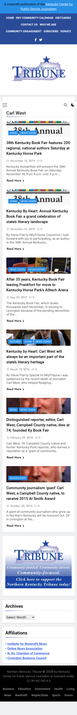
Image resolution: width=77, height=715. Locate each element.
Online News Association (24, 648)
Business (8, 689)
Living (13, 133)
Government (42, 689)
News (13, 410)
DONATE (65, 31)
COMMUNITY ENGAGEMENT (24, 31)
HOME (10, 17)
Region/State (37, 269)
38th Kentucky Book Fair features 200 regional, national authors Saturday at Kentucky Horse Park (38, 148)
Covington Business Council (26, 658)
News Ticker (28, 133)
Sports (56, 695)
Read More (14, 180)
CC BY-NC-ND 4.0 (39, 680)
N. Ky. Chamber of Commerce (28, 653)
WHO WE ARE (48, 24)
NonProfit (21, 695)
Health (58, 689)
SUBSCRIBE (51, 31)
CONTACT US (29, 24)
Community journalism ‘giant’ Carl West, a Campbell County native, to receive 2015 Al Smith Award (35, 493)
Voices (68, 695)
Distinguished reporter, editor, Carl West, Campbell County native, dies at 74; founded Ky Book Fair (37, 425)
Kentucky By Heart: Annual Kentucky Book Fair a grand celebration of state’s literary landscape (37, 216)
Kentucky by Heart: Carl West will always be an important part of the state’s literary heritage (35, 356)
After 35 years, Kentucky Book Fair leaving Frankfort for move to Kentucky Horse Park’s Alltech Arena (37, 284)
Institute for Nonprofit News (27, 644)
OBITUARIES (63, 17)
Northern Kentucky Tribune (24, 671)
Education (24, 689)
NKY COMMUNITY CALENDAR (34, 17)
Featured (15, 341)
